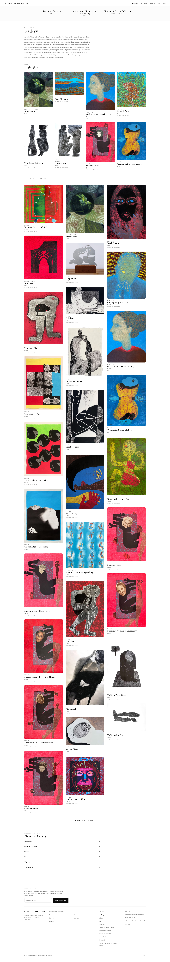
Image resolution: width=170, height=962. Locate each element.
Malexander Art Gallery (16, 3)
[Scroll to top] (144, 955)
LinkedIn (142, 921)
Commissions (62, 867)
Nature (51, 915)
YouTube (127, 924)
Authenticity (62, 841)
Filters (30, 178)
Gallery (134, 3)
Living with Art (103, 940)
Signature (62, 857)
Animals (51, 921)
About (144, 3)
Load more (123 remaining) (85, 820)
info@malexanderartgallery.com (135, 914)
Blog (152, 3)
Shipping (62, 862)
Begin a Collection (105, 930)
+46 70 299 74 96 (130, 917)
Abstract (76, 918)
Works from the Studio (106, 927)
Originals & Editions (62, 846)
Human (76, 915)
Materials (62, 852)
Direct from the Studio (106, 934)
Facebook (135, 921)
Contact (162, 3)
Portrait (51, 918)
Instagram (128, 921)
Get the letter (60, 900)
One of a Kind (103, 937)
